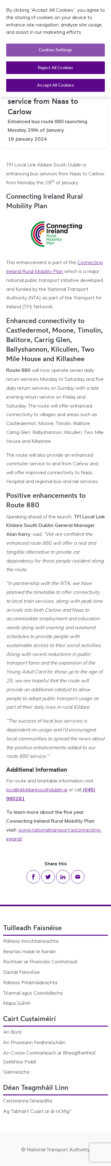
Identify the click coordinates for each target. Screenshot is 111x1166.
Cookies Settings (55, 49)
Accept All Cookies (55, 85)
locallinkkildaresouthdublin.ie (37, 789)
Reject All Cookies (55, 67)
